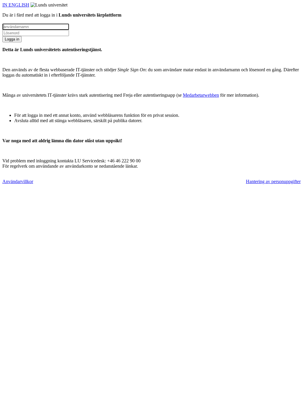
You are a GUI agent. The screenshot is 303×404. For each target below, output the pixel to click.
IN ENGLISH (15, 4)
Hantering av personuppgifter (273, 181)
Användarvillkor (17, 181)
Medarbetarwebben (201, 95)
